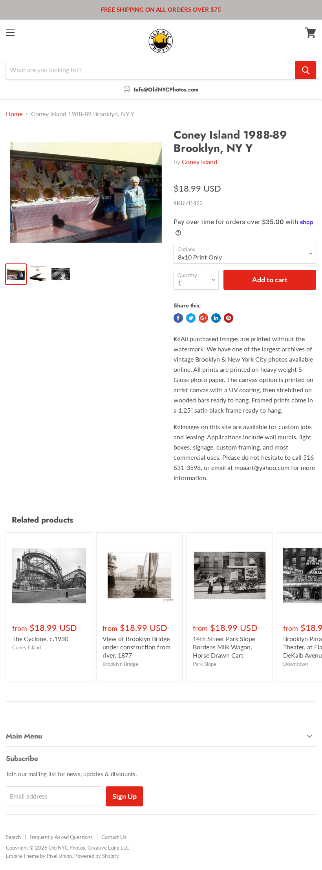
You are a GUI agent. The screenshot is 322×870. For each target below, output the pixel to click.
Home (14, 113)
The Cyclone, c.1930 (40, 638)
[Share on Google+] (203, 318)
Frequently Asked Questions (61, 837)
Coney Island (199, 161)
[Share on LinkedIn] (216, 318)
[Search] (305, 70)
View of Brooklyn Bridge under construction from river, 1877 (136, 647)
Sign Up (124, 796)
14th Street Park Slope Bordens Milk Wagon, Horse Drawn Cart (224, 647)
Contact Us (113, 837)
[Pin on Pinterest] (228, 318)
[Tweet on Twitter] (191, 318)
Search (13, 837)
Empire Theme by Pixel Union (39, 856)
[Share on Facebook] (178, 318)
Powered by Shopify (96, 856)
